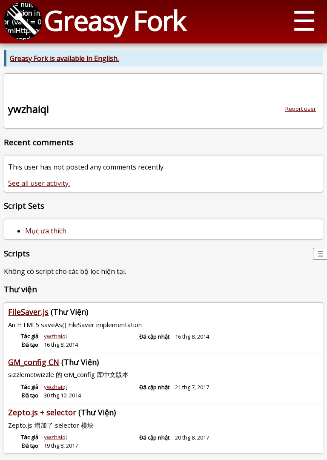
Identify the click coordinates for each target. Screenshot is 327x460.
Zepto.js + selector (42, 412)
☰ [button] (304, 20)
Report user (300, 108)
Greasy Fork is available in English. (64, 58)
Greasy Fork (115, 20)
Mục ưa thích (45, 231)
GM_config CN (33, 362)
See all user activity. (39, 183)
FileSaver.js (28, 312)
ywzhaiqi (55, 336)
